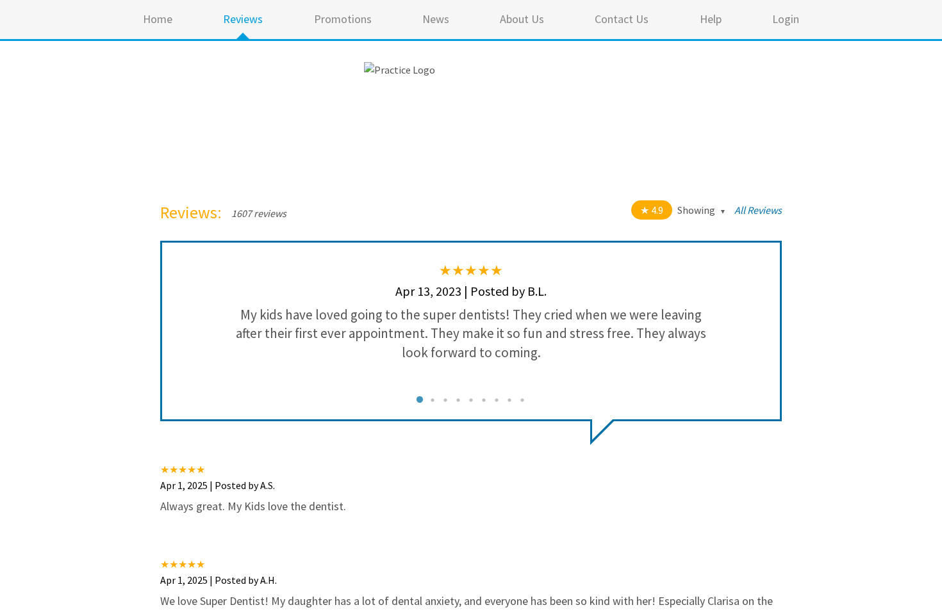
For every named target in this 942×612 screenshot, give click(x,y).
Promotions (343, 19)
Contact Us (622, 19)
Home (157, 19)
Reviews (243, 19)
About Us (522, 19)
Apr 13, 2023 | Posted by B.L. (471, 291)
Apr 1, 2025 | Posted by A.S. (217, 485)
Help (711, 19)
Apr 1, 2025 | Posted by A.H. (218, 580)
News (435, 19)
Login (785, 19)
